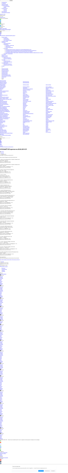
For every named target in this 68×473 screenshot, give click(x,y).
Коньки (47, 125)
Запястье (24, 107)
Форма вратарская (26, 81)
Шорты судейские (48, 86)
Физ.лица (5, 9)
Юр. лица (5, 10)
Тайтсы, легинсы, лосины (4, 98)
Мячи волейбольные (3, 107)
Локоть (24, 109)
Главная (1, 145)
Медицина (24, 103)
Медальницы (48, 112)
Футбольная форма (5, 69)
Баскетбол (1, 100)
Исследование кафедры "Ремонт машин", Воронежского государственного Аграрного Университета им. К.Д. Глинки (24, 52)
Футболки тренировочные (4, 118)
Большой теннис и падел (50, 90)
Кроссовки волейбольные (4, 109)
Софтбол (47, 122)
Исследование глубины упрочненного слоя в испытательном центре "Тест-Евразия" (19, 51)
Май (0, 280)
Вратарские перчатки (5, 70)
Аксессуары (2, 134)
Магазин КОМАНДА (3, 274)
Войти (1, 28)
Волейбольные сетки (26, 121)
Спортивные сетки (26, 119)
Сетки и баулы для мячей (27, 101)
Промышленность (5, 56)
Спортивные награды (49, 109)
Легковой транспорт (7, 60)
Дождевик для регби (26, 127)
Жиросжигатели (25, 115)
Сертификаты (6, 44)
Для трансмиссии (6, 39)
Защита (47, 127)
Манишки (1, 88)
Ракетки (47, 97)
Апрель (1, 281)
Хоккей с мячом (48, 99)
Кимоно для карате (49, 121)
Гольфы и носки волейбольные (5, 111)
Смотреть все (2, 112)
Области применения (7, 57)
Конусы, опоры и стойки (50, 105)
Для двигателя (6, 38)
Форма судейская (3, 86)
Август (1, 291)
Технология (3, 42)
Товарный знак (8, 46)
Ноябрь (1, 288)
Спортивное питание (26, 111)
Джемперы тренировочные (4, 114)
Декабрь (1, 287)
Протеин (24, 117)
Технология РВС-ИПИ (7, 43)
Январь (1, 284)
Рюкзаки (24, 98)
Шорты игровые (48, 84)
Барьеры (47, 106)
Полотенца (24, 90)
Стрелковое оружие (5, 62)
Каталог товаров (4, 37)
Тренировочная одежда (4, 113)
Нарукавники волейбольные (4, 110)
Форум (1, 454)
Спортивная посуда (26, 112)
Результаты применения (8, 58)
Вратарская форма (5, 68)
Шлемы (47, 118)
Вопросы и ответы (3, 453)
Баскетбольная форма (49, 114)
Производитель (4, 2)
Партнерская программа (4, 457)
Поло (1, 123)
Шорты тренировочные (4, 115)
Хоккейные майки (48, 116)
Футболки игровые (26, 84)
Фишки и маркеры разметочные (51, 103)
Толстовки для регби (26, 126)
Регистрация (5, 28)
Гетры (1, 89)
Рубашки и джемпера (3, 82)
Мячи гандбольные (26, 134)
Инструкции (4, 54)
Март (1, 282)
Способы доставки (7, 6)
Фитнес (24, 122)
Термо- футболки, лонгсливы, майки (5, 99)
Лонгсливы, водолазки (3, 125)
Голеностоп (25, 106)
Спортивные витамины (26, 116)
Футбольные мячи (5, 72)
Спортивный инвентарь (49, 101)
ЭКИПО (47, 113)
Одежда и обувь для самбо (50, 120)
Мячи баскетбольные (3, 102)
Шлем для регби (25, 125)
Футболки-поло (48, 89)
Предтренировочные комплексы (28, 113)
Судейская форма (4, 71)
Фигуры (47, 110)
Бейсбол (47, 88)
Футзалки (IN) (4, 76)
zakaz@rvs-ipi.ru (2, 17)
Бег (23, 123)
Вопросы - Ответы (5, 55)
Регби (24, 124)
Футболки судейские (26, 86)
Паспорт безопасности (9, 47)
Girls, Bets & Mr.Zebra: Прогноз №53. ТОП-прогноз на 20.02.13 (10, 259)
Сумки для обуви (25, 100)
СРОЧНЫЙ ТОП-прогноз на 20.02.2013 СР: (6, 146)
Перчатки (47, 119)
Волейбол (1, 105)
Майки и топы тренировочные (5, 117)
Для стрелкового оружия (8, 40)
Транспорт (3, 59)
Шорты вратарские (26, 82)
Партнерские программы (6, 12)
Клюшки (47, 100)
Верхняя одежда (2, 120)
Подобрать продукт (5, 41)
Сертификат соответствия (10, 45)
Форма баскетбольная (3, 101)
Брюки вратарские (3, 81)
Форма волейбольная (3, 108)
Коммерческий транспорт (8, 61)
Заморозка (24, 104)
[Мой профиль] (0, 140)
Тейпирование (25, 105)
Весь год (1, 276)
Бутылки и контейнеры (26, 89)
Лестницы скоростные (49, 104)
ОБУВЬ (1, 127)
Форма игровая (2, 84)
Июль (1, 309)
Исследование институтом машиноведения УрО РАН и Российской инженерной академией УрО (21, 50)
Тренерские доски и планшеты (28, 88)
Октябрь (1, 277)
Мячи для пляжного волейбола (5, 106)
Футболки (1, 122)
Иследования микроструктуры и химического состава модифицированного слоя (18, 49)
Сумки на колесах (25, 99)
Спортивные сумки (26, 97)
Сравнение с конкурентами (8, 53)
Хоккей (47, 107)
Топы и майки (2, 124)
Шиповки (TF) (2, 87)
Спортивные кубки (49, 111)
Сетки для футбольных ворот (27, 120)
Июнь (1, 279)
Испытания (5, 48)
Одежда (47, 126)
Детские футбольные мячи (6, 74)
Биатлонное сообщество (8, 63)
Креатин (24, 114)
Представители (4, 11)
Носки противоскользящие (4, 90)
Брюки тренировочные (3, 116)
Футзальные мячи (5, 73)
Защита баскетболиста (3, 103)
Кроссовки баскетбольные (4, 104)
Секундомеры (25, 87)
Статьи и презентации (3, 452)
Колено (24, 108)
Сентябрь (1, 278)
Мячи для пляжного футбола (6, 75)
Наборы (47, 98)
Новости (1, 455)
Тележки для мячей (49, 102)
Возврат (5, 7)
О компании (4, 3)
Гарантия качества (5, 4)
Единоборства (48, 117)
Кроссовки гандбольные (49, 87)
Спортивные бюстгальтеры (4, 97)
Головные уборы (2, 121)
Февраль (1, 283)
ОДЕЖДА (1, 119)
